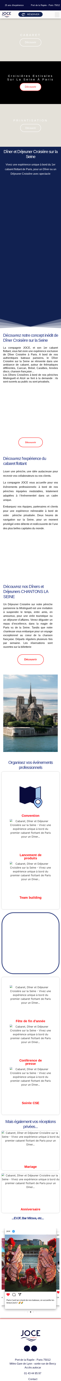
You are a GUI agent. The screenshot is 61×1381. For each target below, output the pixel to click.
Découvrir (30, 42)
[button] (57, 14)
